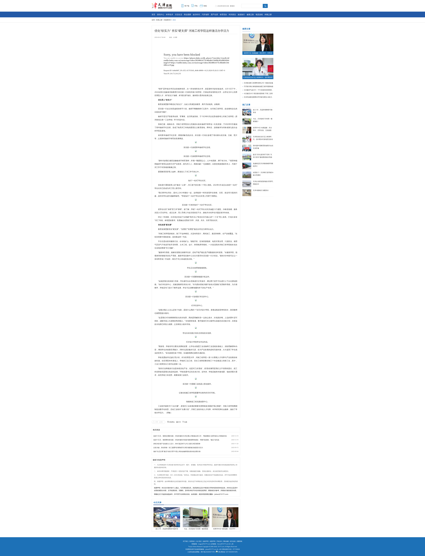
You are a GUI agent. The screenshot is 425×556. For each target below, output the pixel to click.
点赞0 (161, 422)
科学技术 (169, 14)
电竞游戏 (259, 14)
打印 (179, 422)
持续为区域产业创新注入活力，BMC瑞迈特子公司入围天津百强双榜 (176, 444)
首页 (153, 14)
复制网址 (172, 422)
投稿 (205, 6)
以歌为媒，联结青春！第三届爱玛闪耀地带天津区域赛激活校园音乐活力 (178, 447)
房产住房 (214, 14)
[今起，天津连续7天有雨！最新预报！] (196, 509)
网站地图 (226, 541)
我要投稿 (239, 541)
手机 (196, 6)
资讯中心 (160, 14)
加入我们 (199, 541)
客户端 (186, 6)
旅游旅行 (241, 14)
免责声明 (212, 541)
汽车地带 (205, 14)
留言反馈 (232, 541)
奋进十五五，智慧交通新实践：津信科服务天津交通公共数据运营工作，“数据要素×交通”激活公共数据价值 (190, 436)
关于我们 (185, 541)
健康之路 (250, 14)
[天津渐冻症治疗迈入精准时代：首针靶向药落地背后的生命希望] (257, 59)
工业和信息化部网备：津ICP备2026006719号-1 (201, 552)
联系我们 (192, 541)
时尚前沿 (232, 14)
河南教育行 (167, 20)
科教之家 (268, 14)
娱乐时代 (196, 14)
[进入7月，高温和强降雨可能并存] (167, 509)
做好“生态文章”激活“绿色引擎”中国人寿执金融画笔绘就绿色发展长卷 (177, 451)
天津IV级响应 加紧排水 (261, 190)
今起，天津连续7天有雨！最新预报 (196, 529)
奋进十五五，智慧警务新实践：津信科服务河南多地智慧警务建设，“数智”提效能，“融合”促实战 (186, 440)
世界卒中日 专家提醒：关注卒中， (225, 529)
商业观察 (187, 14)
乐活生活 (178, 14)
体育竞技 (223, 14)
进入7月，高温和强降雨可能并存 (167, 529)
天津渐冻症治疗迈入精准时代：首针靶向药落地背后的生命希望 (263, 139)
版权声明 (205, 541)
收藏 (185, 422)
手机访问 (219, 541)
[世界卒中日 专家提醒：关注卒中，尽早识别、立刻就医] (225, 509)
